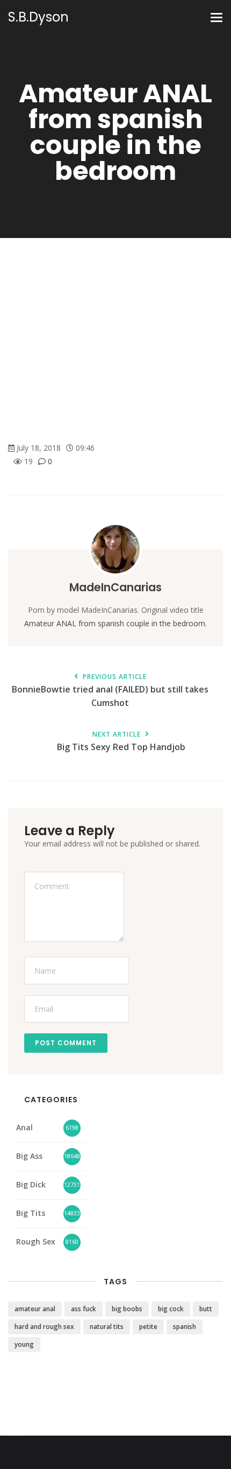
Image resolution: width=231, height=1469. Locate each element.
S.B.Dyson (38, 17)
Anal (24, 1127)
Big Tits (30, 1213)
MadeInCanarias (115, 587)
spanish (184, 1326)
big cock (171, 1308)
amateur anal (35, 1308)
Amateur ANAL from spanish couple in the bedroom (114, 623)
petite (148, 1326)
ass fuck (83, 1308)
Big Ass (29, 1156)
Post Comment (66, 1042)
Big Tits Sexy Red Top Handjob (121, 742)
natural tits (107, 1326)
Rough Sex (35, 1241)
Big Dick (31, 1184)
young (24, 1344)
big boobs (127, 1308)
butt (205, 1308)
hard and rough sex (44, 1326)
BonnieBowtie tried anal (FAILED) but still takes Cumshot (110, 691)
